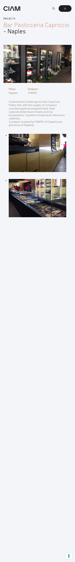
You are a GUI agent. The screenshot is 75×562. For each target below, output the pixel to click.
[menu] (65, 8)
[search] (53, 8)
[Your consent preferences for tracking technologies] (69, 556)
